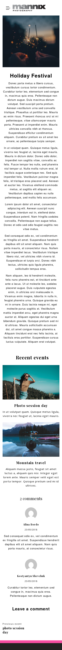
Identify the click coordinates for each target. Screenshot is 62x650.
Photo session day (31, 405)
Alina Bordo (31, 524)
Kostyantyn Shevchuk (31, 576)
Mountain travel (31, 462)
